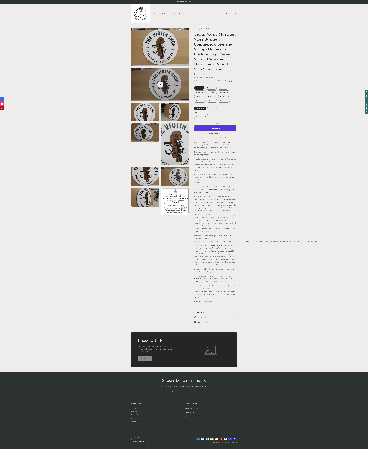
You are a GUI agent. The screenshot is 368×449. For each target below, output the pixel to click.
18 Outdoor (211, 88)
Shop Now (134, 411)
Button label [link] (145, 358)
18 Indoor (199, 88)
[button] (227, 14)
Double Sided (213, 108)
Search (133, 408)
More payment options (215, 133)
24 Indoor (223, 88)
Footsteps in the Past (222, 442)
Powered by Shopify (232, 442)
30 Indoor (212, 92)
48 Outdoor (224, 101)
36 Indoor (199, 96)
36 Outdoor (211, 96)
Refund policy (135, 418)
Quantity (196, 112)
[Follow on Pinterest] (2, 108)
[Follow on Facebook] (2, 99)
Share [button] (198, 306)
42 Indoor (223, 96)
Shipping (196, 77)
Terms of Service (136, 415)
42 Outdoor (200, 101)
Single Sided (200, 108)
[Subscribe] (199, 392)
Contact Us (134, 421)
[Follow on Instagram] (2, 103)
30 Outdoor (224, 92)
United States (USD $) (139, 441)
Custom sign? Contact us (366, 101)
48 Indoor (212, 101)
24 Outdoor (200, 92)
